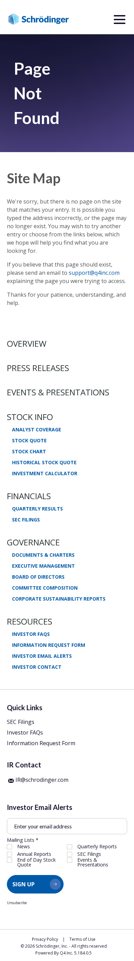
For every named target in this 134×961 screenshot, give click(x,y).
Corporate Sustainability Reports (58, 599)
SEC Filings (26, 520)
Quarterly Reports (97, 846)
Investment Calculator (44, 473)
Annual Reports (34, 854)
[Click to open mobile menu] (119, 20)
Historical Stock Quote (44, 462)
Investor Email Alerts (42, 656)
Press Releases (38, 367)
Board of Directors (38, 577)
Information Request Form (48, 645)
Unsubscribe (17, 902)
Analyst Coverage (36, 430)
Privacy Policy (45, 939)
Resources (29, 621)
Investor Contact (37, 667)
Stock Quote (29, 441)
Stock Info (30, 416)
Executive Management (43, 566)
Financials (29, 496)
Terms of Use (82, 939)
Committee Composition (45, 588)
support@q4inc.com (94, 272)
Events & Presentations (58, 392)
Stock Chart (29, 451)
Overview (26, 343)
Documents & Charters (43, 555)
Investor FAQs (31, 634)
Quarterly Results (37, 509)
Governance (33, 542)
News (23, 846)
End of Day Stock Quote (36, 862)
